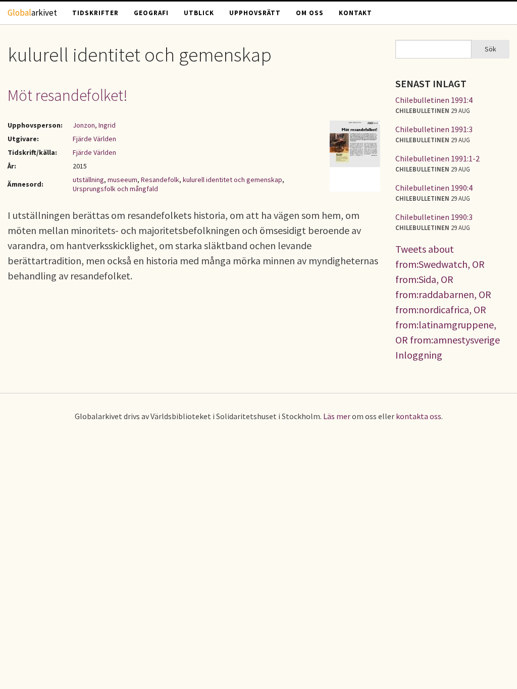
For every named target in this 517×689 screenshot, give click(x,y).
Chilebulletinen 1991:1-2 (437, 158)
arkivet (32, 12)
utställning (88, 179)
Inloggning (418, 355)
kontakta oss (418, 416)
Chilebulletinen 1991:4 (434, 100)
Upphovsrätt (255, 13)
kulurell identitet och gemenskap (232, 179)
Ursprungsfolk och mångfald (115, 188)
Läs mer (336, 416)
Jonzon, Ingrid (94, 125)
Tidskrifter (95, 13)
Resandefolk (160, 179)
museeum (122, 179)
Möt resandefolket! (68, 95)
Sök (490, 48)
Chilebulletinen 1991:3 (434, 129)
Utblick (199, 13)
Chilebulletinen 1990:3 (434, 217)
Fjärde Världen (94, 138)
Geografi (151, 13)
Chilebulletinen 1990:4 (434, 188)
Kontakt (355, 13)
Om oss (310, 13)
